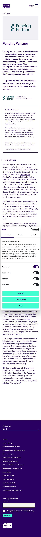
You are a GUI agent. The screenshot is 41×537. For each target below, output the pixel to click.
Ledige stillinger (8, 443)
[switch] (36, 272)
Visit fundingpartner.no (13, 149)
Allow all (20, 293)
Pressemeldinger (8, 454)
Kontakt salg (7, 472)
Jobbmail (6, 501)
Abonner (7, 515)
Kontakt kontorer (8, 479)
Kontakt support (8, 475)
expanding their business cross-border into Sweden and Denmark (20, 325)
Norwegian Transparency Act (12, 468)
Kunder (6, 13)
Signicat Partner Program (11, 446)
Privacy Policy (28, 511)
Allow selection (20, 299)
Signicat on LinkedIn (9, 483)
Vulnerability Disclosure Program (13, 465)
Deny (20, 306)
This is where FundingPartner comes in (16, 175)
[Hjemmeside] (6, 6)
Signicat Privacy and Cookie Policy (14, 450)
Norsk (5, 429)
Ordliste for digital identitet (12, 457)
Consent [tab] (7, 235)
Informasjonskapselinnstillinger (12, 490)
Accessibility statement (10, 461)
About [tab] (34, 235)
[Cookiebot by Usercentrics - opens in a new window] (30, 229)
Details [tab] (20, 235)
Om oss (5, 439)
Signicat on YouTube (9, 486)
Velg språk (7, 426)
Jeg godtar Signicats (20, 511)
